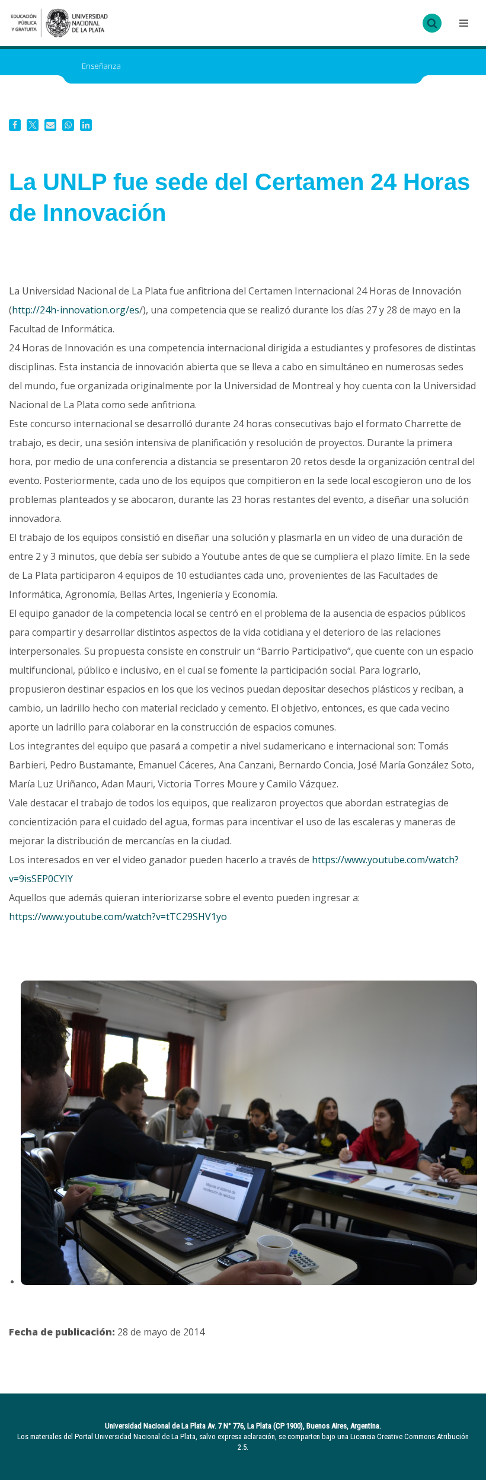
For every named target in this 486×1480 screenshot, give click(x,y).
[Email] (50, 125)
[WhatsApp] (68, 125)
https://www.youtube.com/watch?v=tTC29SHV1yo (118, 916)
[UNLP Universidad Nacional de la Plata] (59, 23)
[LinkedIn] (86, 125)
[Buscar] (432, 23)
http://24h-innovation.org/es (75, 309)
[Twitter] (33, 125)
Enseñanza (101, 65)
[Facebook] (15, 125)
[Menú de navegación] (462, 23)
